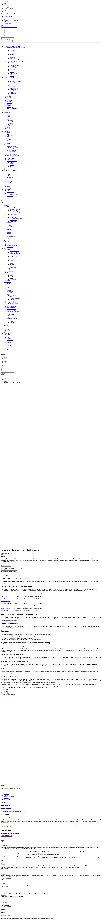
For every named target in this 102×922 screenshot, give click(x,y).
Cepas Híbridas (13, 148)
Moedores (9, 104)
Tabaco (8, 143)
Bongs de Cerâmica (14, 82)
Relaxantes (9, 130)
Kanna (8, 116)
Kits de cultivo (10, 99)
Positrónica (12, 57)
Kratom (8, 115)
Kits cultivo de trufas (11, 152)
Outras (8, 117)
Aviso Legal (6, 798)
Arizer (8, 171)
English (10, 16)
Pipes (8, 85)
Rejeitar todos (4, 896)
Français (11, 17)
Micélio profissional (11, 150)
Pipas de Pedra (13, 93)
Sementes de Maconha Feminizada (15, 61)
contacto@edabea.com (6, 808)
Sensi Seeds (12, 66)
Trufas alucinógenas (11, 151)
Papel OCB (9, 101)
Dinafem (12, 53)
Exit (2, 822)
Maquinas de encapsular (12, 140)
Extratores (9, 96)
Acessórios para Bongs (15, 84)
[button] (6, 845)
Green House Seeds (14, 50)
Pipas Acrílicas (13, 86)
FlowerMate (9, 184)
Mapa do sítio (7, 799)
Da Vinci (9, 175)
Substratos (12, 165)
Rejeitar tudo (4, 830)
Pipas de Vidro (13, 92)
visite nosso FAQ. (21, 811)
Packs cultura (10, 159)
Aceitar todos (20, 896)
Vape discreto (10, 177)
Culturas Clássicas (14, 147)
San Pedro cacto (10, 192)
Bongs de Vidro (13, 80)
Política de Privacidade (9, 796)
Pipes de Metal (13, 89)
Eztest (8, 136)
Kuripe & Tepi (13, 135)
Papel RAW (9, 103)
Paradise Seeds (13, 55)
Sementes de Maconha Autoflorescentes (16, 47)
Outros (11, 163)
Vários (8, 111)
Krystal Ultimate (5, 610)
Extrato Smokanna (5, 608)
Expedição (6, 794)
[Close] (1, 200)
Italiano (10, 23)
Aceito (9, 830)
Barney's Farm (13, 51)
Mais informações (5, 829)
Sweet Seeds (13, 49)
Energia (11, 120)
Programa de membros (9, 10)
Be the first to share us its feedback (9, 571)
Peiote (8, 190)
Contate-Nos (7, 6)
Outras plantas (10, 196)
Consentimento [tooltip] (6, 836)
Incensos (9, 139)
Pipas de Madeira (14, 88)
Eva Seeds (12, 54)
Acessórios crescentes (12, 161)
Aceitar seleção (12, 896)
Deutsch (11, 21)
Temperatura (12, 162)
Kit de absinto (10, 142)
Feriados (6, 4)
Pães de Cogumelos (11, 146)
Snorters (8, 138)
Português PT (14, 20)
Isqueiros (9, 105)
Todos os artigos (7, 906)
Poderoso (9, 182)
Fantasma (9, 173)
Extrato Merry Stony (6, 601)
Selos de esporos (10, 158)
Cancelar (3, 894)
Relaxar (11, 123)
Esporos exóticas (10, 157)
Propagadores (10, 100)
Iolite (8, 185)
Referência (3, 690)
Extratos (8, 119)
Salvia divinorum (11, 113)
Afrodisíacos (13, 124)
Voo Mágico (9, 188)
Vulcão (8, 186)
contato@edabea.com (51, 682)
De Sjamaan (12, 58)
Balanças (9, 95)
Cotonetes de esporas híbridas (14, 155)
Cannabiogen (13, 63)
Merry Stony (39, 560)
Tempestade (9, 181)
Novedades (6, 7)
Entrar (2, 367)
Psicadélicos (12, 121)
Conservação (13, 166)
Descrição (6, 575)
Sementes (9, 193)
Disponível (3, 691)
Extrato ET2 (4, 598)
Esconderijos (10, 107)
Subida (8, 178)
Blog (5, 3)
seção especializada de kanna (35, 628)
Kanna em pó (4, 596)
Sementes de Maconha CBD (13, 59)
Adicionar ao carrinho (5, 565)
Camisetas (9, 109)
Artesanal (9, 179)
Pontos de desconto (8, 1)
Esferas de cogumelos (12, 154)
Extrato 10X (4, 605)
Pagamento (6, 795)
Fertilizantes (9, 97)
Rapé (8, 134)
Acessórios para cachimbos (16, 90)
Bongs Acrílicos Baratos (15, 81)
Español (11, 19)
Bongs (8, 78)
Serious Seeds (13, 68)
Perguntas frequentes (8, 8)
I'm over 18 (5, 822)
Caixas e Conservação (12, 108)
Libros (8, 132)
